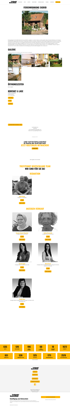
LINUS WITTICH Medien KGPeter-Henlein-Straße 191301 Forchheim (35, 391)
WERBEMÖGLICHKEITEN (35, 381)
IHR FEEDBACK (35, 378)
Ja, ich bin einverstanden (50, 397)
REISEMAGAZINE (41, 2)
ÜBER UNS (35, 371)
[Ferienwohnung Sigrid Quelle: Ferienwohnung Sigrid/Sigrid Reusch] (14, 60)
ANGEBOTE (52, 2)
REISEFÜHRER (34, 2)
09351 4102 (11, 97)
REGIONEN (20, 2)
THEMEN (47, 2)
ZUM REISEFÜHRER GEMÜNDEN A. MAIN (15, 124)
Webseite (10, 103)
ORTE (25, 2)
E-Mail (10, 100)
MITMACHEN (58, 2)
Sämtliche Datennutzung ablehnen (50, 399)
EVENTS (29, 2)
